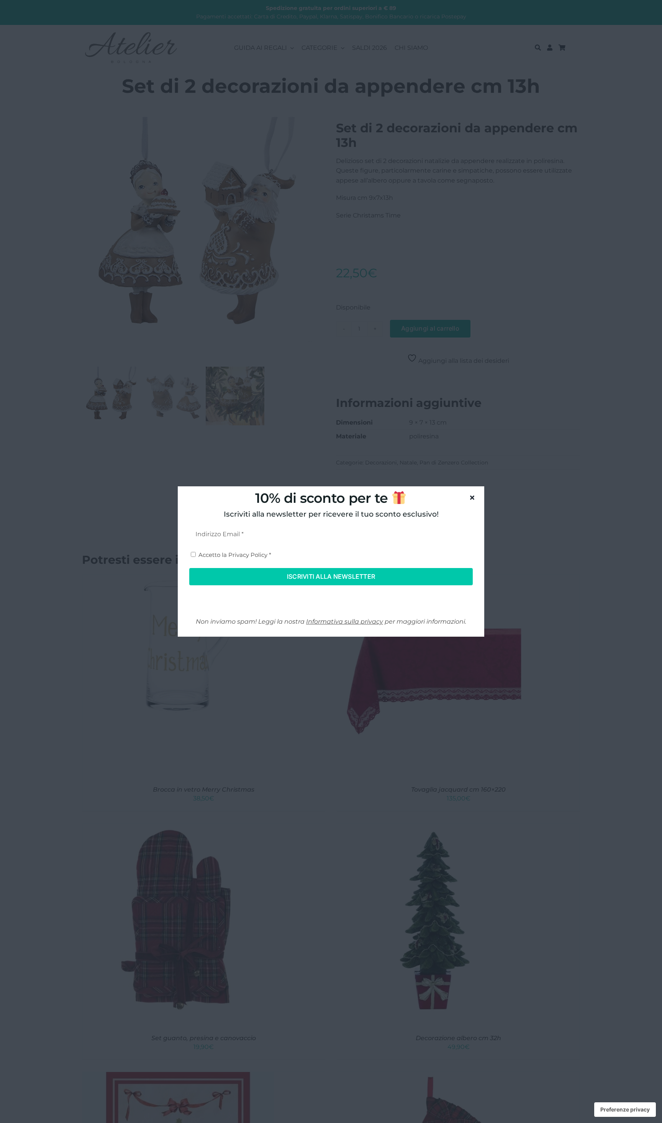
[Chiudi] (472, 497)
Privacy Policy (247, 554)
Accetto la (234, 554)
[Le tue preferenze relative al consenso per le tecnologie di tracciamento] (625, 1109)
